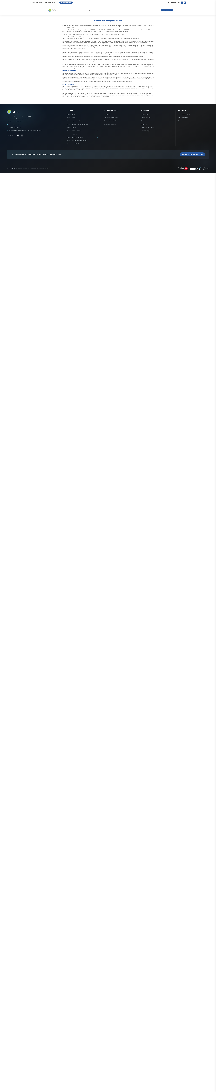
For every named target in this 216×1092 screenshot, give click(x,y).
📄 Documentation (66, 2)
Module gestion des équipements (77, 140)
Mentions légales (146, 131)
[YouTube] (18, 135)
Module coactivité (72, 134)
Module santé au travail (74, 131)
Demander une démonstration (192, 154)
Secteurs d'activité (101, 10)
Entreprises (107, 114)
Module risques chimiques (75, 121)
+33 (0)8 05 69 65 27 (38, 2)
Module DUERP (71, 114)
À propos (123, 10)
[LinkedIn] (22, 135)
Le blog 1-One (175, 2)
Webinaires (144, 114)
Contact (180, 121)
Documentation (146, 117)
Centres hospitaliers (110, 124)
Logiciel (89, 10)
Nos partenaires (183, 117)
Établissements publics (111, 117)
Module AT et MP (71, 127)
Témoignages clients (147, 127)
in (182, 2)
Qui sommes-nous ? (51, 2)
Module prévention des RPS (75, 137)
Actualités (114, 10)
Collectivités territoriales (111, 121)
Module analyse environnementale (77, 124)
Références (133, 10)
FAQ (169, 2)
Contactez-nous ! (167, 10)
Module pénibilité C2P (73, 144)
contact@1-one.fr (14, 125)
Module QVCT (71, 117)
